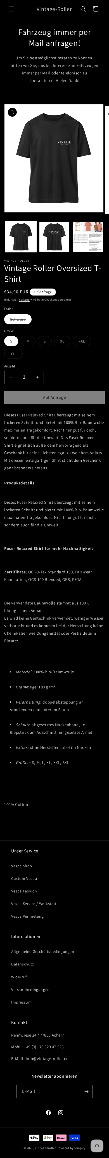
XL (65, 342)
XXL (85, 342)
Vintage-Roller (45, 1148)
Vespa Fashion (24, 891)
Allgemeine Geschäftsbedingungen (42, 951)
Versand (24, 299)
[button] (11, 9)
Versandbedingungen (30, 989)
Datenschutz (22, 964)
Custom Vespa (24, 878)
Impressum (21, 1002)
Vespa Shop (21, 865)
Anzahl (9, 366)
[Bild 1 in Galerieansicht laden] (21, 237)
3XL (16, 355)
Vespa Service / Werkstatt (34, 903)
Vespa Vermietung (27, 916)
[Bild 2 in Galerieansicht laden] (54, 237)
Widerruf (19, 976)
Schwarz (21, 320)
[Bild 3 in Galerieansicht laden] (87, 237)
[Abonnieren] (86, 1091)
